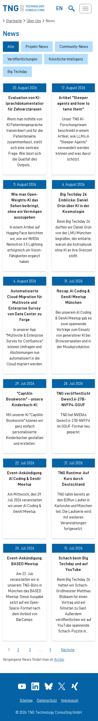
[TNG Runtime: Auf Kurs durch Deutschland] (73, 498)
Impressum (69, 700)
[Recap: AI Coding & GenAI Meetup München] (73, 325)
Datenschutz (47, 700)
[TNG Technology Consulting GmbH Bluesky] (49, 686)
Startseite (14, 21)
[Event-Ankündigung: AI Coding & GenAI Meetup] (24, 498)
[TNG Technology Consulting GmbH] (23, 10)
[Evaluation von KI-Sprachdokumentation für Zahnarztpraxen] (24, 128)
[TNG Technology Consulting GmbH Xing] (75, 686)
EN (59, 8)
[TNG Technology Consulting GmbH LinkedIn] (36, 686)
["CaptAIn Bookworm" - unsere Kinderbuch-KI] (24, 416)
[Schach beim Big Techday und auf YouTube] (73, 592)
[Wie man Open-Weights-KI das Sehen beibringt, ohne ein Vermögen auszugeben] (24, 225)
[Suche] (71, 8)
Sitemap (26, 700)
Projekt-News (37, 46)
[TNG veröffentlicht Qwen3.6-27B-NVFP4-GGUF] (73, 416)
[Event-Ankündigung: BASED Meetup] (24, 592)
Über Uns (34, 21)
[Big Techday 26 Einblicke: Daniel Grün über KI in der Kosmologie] (73, 225)
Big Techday (17, 71)
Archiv (59, 659)
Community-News (74, 46)
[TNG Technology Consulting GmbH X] (62, 686)
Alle (11, 46)
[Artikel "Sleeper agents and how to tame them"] (73, 128)
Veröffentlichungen (22, 59)
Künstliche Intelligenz (66, 59)
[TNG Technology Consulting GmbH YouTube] (22, 686)
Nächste (67, 650)
